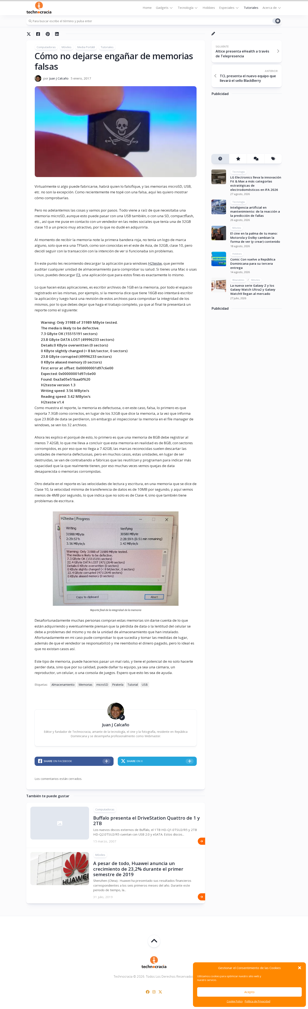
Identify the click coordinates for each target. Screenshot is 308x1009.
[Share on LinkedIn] (57, 34)
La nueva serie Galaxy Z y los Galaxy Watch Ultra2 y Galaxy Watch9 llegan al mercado (252, 289)
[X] (160, 992)
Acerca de (270, 7)
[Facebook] (148, 992)
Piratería (117, 685)
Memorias (85, 685)
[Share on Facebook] (38, 34)
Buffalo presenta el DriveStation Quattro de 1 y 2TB (146, 820)
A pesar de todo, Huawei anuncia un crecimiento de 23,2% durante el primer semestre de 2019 (138, 868)
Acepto (249, 992)
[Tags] (273, 159)
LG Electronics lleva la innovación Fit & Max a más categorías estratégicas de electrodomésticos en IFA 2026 (255, 183)
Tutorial (132, 685)
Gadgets (162, 7)
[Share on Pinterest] (47, 34)
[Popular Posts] (238, 159)
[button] (300, 968)
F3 (78, 274)
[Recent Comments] (255, 159)
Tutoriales (251, 7)
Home (147, 7)
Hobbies (209, 7)
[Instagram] (154, 992)
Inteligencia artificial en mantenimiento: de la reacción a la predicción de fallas (255, 211)
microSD (102, 685)
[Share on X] (29, 34)
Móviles (66, 47)
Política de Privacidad (257, 1001)
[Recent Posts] (220, 159)
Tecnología (185, 7)
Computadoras (46, 47)
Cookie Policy (235, 1001)
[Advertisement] (242, 126)
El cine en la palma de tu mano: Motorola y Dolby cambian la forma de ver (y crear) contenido (255, 237)
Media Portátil (86, 47)
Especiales (226, 7)
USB (145, 685)
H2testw (155, 263)
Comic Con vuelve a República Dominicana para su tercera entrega (252, 263)
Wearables (238, 279)
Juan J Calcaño (59, 78)
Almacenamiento (63, 685)
